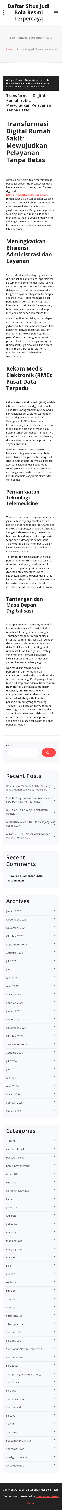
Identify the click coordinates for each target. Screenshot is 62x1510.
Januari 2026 (13, 911)
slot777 (11, 1415)
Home (8, 49)
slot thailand (13, 1407)
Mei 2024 (12, 1077)
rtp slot (10, 1290)
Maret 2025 (13, 994)
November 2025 (16, 927)
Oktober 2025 (14, 936)
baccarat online (15, 1157)
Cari (9, 745)
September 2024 (16, 1044)
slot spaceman (15, 1399)
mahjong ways (15, 1249)
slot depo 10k (14, 1357)
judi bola (11, 1215)
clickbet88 (12, 1174)
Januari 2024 (13, 1111)
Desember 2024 (16, 1019)
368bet (10, 1141)
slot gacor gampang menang (23, 1374)
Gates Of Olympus (17, 1190)
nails (9, 1265)
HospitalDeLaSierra (16, 83)
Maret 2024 (13, 1094)
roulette (11, 1282)
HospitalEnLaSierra (38, 83)
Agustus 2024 (14, 1052)
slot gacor (12, 1365)
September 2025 (16, 944)
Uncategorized (36, 80)
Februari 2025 (14, 1002)
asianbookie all (15, 1149)
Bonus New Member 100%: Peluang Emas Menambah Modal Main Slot (28, 787)
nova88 (10, 1274)
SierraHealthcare (34, 86)
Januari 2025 (13, 1011)
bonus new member (18, 1165)
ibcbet (10, 1199)
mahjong (11, 1232)
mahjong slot (14, 1240)
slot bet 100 (13, 1332)
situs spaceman (15, 1324)
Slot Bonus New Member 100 (24, 1349)
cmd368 (11, 1182)
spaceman (12, 1432)
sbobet (10, 1299)
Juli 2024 (11, 1061)
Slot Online (12, 1382)
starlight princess (16, 1457)
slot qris (11, 1390)
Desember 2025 (16, 919)
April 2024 (12, 1086)
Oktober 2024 (14, 1036)
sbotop (10, 1307)
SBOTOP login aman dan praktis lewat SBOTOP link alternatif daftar (29, 799)
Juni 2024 (11, 1069)
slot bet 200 (13, 1340)
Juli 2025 (11, 961)
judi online (12, 1224)
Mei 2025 (12, 977)
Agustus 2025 (14, 952)
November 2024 (16, 1027)
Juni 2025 (11, 969)
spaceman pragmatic (19, 1440)
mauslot (11, 1257)
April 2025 (12, 986)
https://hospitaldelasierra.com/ (27, 195)
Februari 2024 (14, 1102)
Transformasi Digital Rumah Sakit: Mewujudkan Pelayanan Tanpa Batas (28, 102)
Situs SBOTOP (15, 1315)
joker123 (11, 1207)
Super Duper (15, 80)
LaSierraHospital (15, 86)
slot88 (10, 1424)
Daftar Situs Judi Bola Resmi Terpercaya (28, 12)
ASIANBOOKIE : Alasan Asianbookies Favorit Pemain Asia (28, 835)
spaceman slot (15, 1449)
